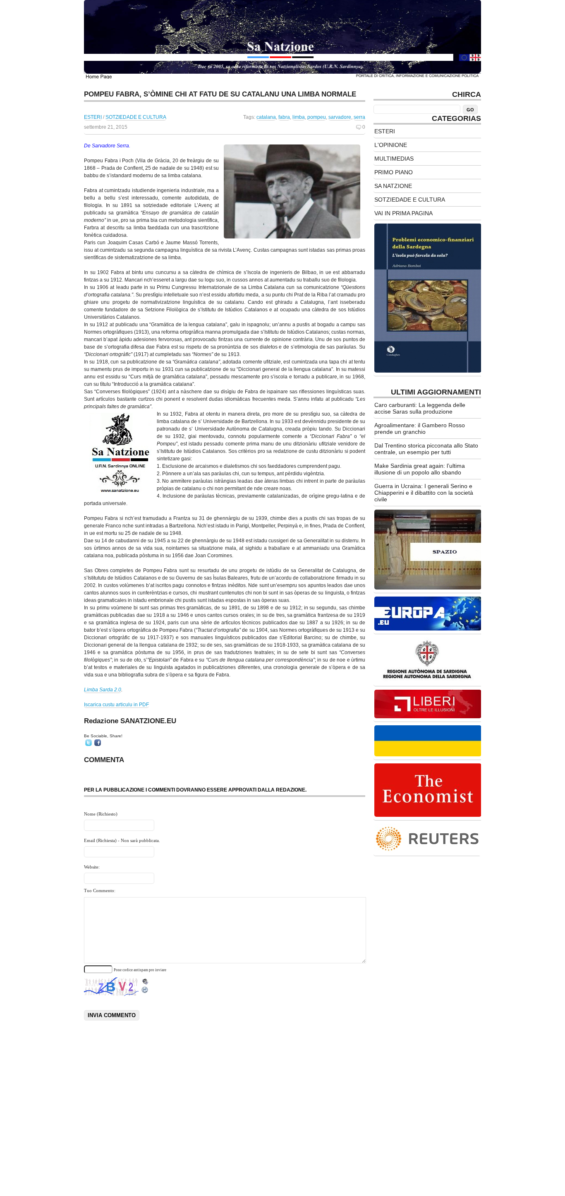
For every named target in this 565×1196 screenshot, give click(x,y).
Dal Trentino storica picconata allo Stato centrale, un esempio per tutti (426, 448)
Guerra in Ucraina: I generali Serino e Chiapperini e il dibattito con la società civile (423, 493)
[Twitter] (88, 742)
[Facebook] (97, 742)
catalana (266, 117)
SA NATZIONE (393, 186)
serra (359, 117)
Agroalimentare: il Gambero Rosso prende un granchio (419, 428)
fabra (284, 117)
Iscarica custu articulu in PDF (116, 704)
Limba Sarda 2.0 (102, 690)
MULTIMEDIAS (394, 158)
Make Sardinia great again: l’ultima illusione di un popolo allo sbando (419, 469)
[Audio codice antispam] (145, 979)
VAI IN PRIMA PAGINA (403, 213)
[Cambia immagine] (145, 991)
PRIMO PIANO (393, 172)
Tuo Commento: (99, 890)
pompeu (316, 117)
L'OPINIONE (390, 145)
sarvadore (339, 117)
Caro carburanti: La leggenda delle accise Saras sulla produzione (419, 408)
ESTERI (93, 117)
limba (298, 117)
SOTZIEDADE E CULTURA (135, 117)
